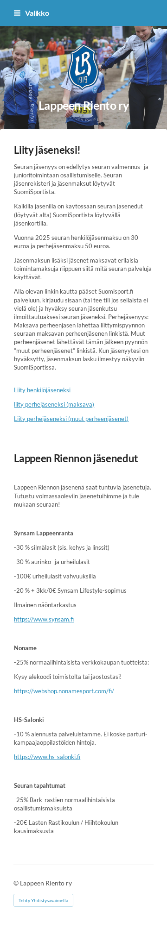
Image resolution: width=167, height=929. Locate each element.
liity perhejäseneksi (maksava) (54, 404)
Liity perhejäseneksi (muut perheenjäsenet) (71, 418)
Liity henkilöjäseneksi (42, 390)
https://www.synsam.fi (44, 619)
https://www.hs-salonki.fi (47, 756)
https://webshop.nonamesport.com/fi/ (64, 691)
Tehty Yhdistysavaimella (43, 900)
